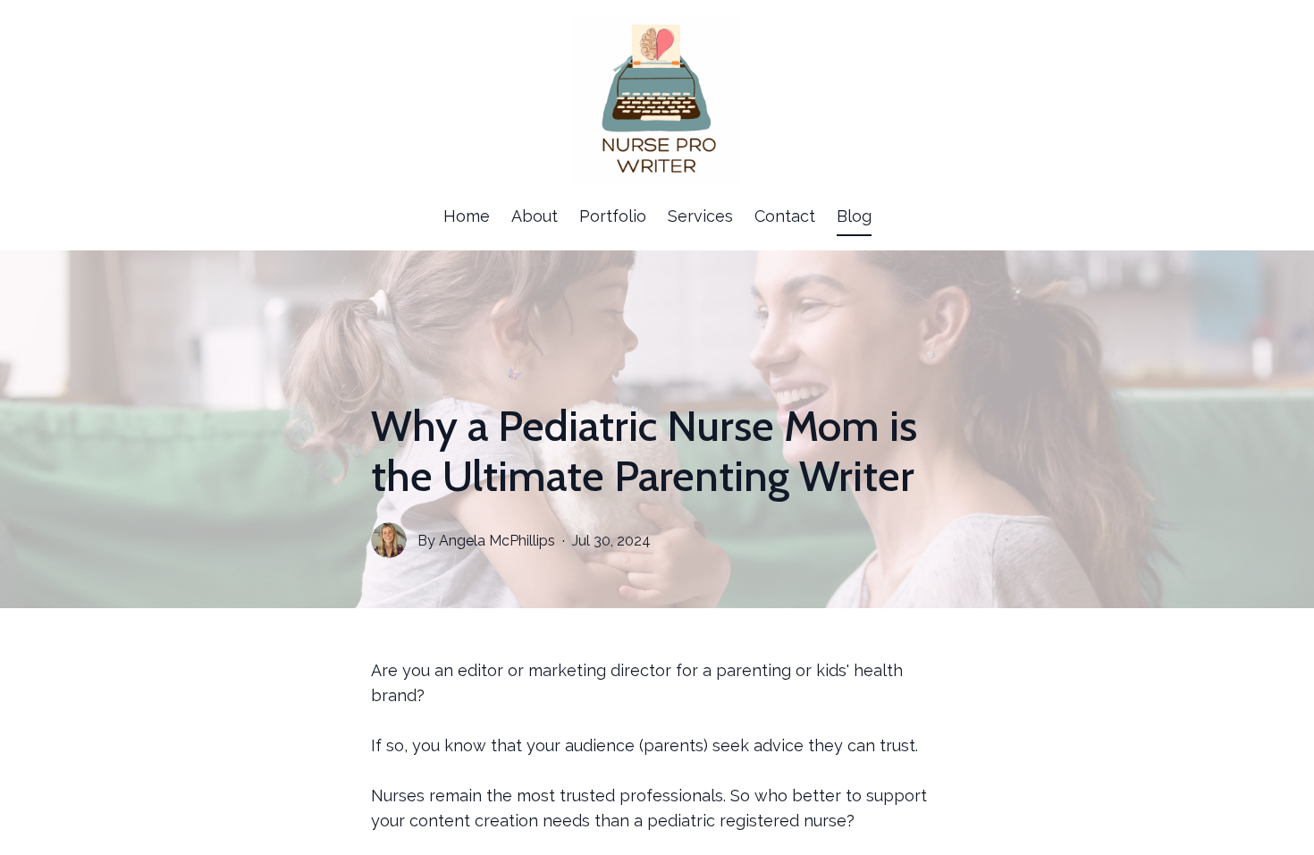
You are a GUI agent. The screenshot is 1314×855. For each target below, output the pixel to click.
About (534, 216)
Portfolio (612, 216)
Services (700, 216)
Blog (854, 216)
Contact (784, 216)
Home (466, 216)
